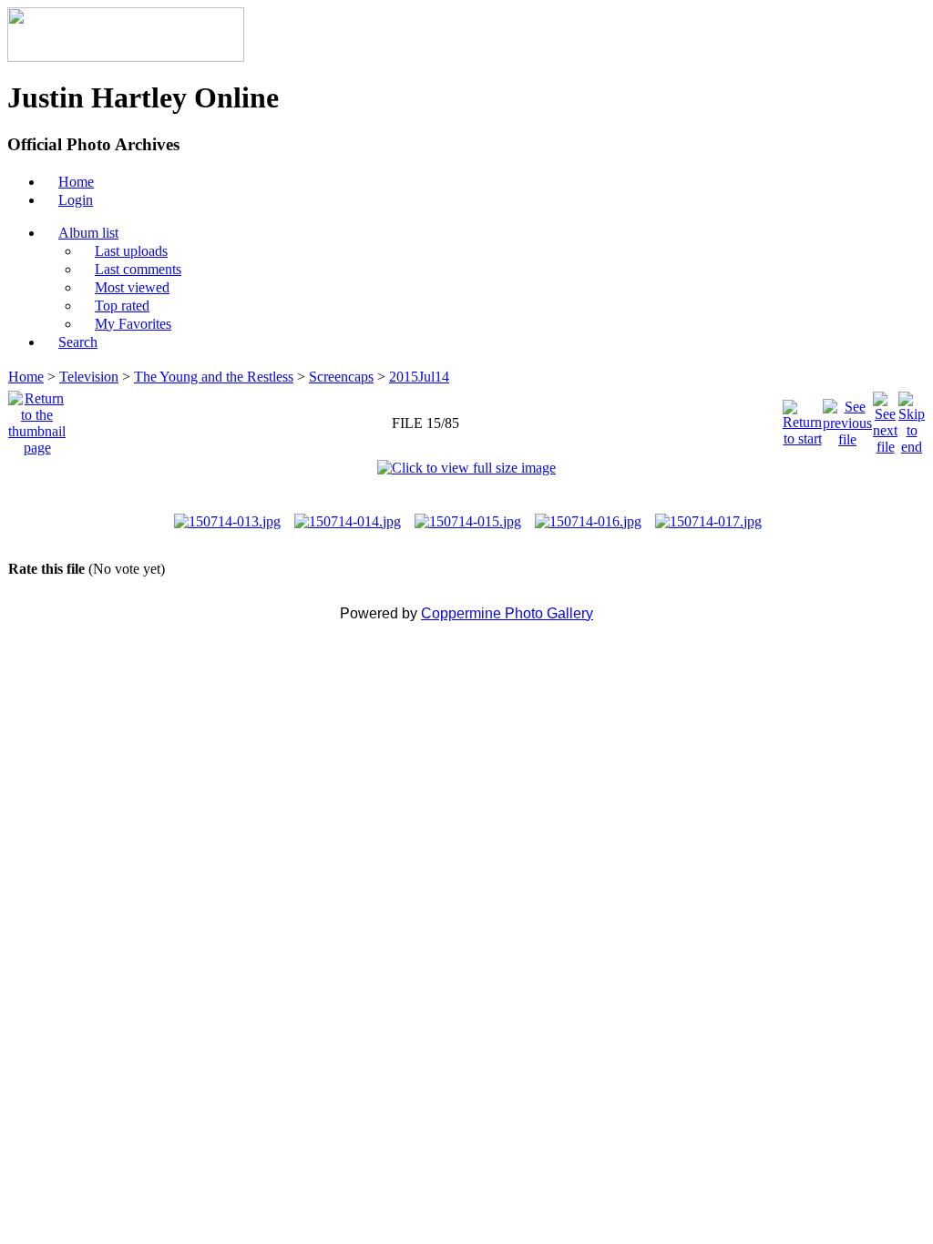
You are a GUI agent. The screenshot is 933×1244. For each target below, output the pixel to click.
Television (88, 376)
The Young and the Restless (213, 376)
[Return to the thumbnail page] (37, 418)
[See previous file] (847, 418)
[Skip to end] (911, 418)
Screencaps (341, 376)
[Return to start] (802, 418)
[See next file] (885, 418)
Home (26, 376)
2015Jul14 (419, 376)
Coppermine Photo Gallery (507, 613)
